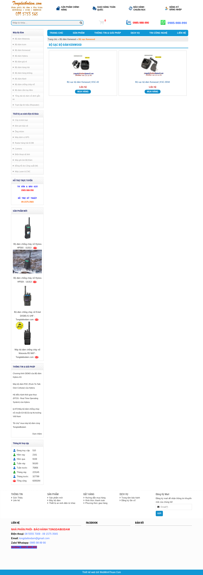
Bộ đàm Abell (20, 79)
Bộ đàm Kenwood (22, 50)
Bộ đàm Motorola (22, 39)
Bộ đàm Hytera (21, 56)
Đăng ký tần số (128, 500)
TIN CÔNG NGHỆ (158, 33)
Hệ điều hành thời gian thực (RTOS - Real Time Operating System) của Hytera (25, 398)
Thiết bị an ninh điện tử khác (62, 503)
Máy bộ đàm (55, 500)
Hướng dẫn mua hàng (95, 498)
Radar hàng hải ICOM (24, 143)
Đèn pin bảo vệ (21, 126)
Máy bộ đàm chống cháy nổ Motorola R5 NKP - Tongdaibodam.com (27, 353)
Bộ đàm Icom (20, 44)
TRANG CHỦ (56, 33)
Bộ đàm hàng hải (22, 67)
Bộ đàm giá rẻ (21, 62)
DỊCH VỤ (135, 33)
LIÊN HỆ (181, 33)
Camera (18, 149)
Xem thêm (37, 434)
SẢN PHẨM (79, 33)
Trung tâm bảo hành (130, 498)
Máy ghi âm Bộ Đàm (23, 160)
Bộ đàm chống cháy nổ (25, 84)
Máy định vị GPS (22, 137)
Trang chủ (52, 39)
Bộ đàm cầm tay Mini (24, 90)
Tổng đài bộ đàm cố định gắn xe (26, 97)
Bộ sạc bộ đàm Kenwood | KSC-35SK (152, 82)
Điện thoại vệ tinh (22, 154)
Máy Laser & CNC (22, 171)
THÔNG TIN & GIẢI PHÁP (107, 33)
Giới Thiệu (18, 498)
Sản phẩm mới (56, 498)
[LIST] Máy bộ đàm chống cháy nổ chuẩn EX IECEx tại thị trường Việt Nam (27, 412)
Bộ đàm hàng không (23, 73)
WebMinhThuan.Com (110, 572)
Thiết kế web (89, 572)
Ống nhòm (19, 131)
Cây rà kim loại (21, 120)
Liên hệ (16, 500)
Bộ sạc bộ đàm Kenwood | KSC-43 (83, 82)
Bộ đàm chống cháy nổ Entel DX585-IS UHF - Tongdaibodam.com (27, 316)
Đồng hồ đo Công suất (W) (26, 166)
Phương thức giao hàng (96, 503)
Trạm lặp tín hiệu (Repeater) (27, 105)
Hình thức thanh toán (95, 500)
